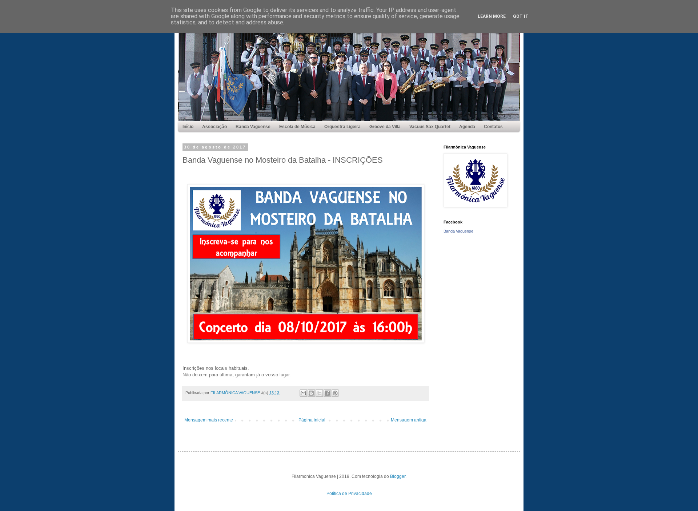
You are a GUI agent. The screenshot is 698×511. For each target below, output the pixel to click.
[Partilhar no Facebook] (327, 393)
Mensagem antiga (408, 420)
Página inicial (311, 420)
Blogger (397, 476)
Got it (521, 16)
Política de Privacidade (349, 493)
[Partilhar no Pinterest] (335, 393)
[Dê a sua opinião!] (311, 393)
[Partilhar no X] (319, 393)
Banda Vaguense (458, 231)
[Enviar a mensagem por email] (303, 393)
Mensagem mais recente (208, 420)
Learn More (492, 16)
